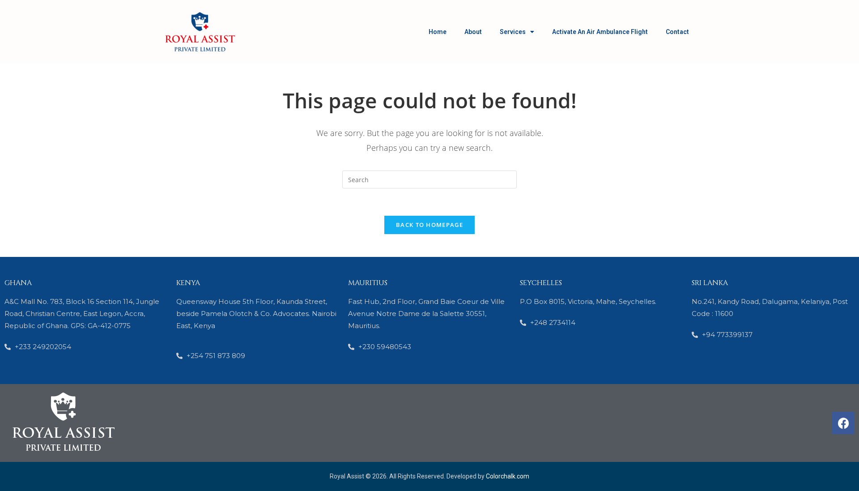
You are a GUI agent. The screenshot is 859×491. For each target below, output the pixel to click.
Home (438, 31)
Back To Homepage (429, 225)
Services (513, 31)
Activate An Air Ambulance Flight (600, 31)
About (473, 31)
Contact (677, 31)
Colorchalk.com (507, 476)
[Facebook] (843, 423)
